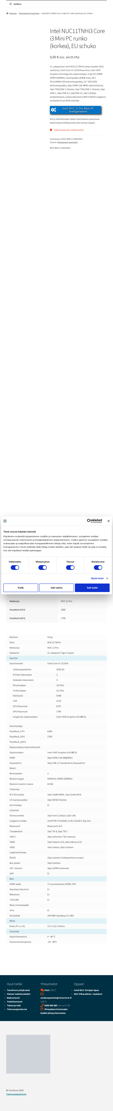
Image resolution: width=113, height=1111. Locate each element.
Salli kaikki (92, 587)
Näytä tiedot (97, 578)
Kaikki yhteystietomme (53, 1013)
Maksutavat (13, 997)
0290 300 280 (50, 1005)
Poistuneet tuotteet (29, 13)
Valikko (17, 3)
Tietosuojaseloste (17, 1009)
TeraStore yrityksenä (18, 990)
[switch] (42, 567)
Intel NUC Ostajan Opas (86, 990)
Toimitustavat (14, 1001)
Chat (46, 990)
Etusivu (13, 13)
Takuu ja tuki (14, 1005)
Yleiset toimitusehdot (18, 993)
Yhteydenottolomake (56, 1009)
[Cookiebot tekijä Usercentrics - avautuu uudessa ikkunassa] (89, 521)
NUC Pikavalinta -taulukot (88, 993)
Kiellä (21, 587)
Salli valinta (56, 587)
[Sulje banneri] (109, 521)
